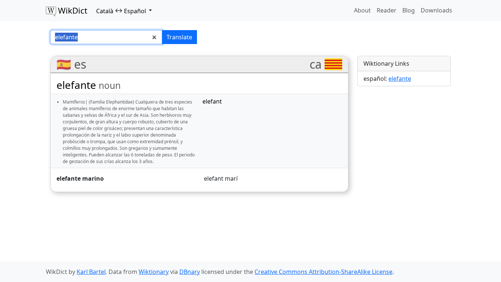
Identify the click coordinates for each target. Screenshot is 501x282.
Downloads (436, 10)
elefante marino (80, 178)
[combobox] (106, 37)
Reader (386, 10)
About (362, 10)
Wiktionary (154, 272)
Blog (408, 10)
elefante (399, 79)
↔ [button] (121, 10)
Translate (179, 37)
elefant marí (221, 178)
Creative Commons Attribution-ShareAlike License (323, 272)
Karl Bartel (91, 272)
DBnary (189, 272)
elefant (212, 101)
